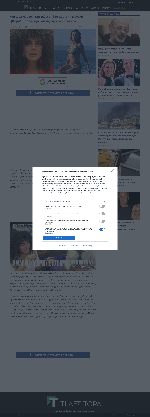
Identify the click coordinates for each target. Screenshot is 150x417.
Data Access (75, 246)
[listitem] (75, 201)
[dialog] (75, 208)
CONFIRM (59, 238)
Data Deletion (62, 246)
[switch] (102, 206)
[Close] (113, 171)
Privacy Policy (87, 246)
